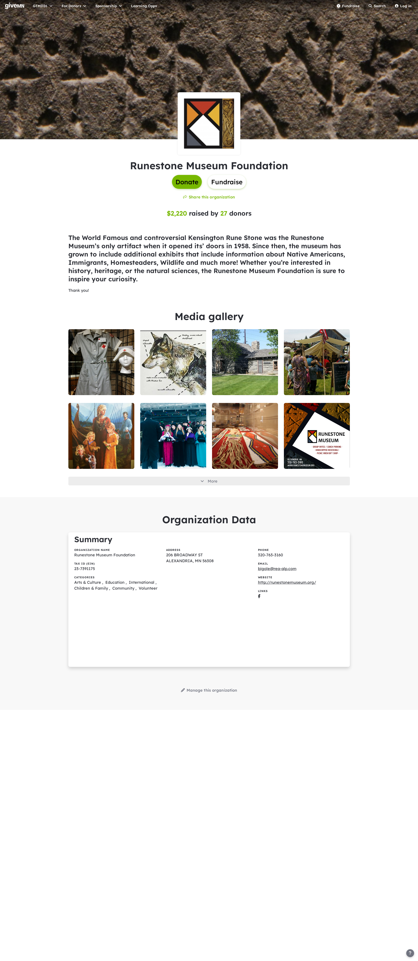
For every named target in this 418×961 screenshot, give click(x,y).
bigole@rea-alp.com (277, 568)
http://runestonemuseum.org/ (287, 582)
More (212, 481)
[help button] (410, 953)
